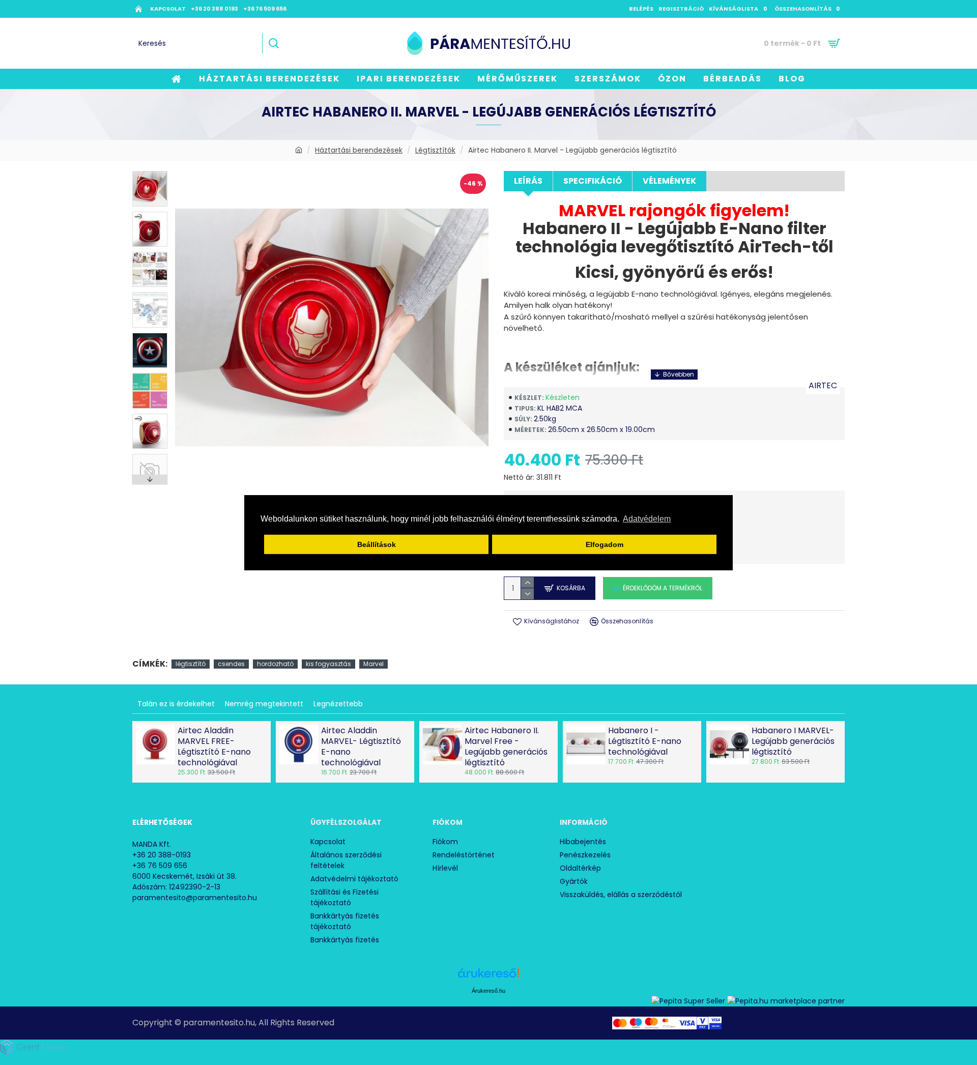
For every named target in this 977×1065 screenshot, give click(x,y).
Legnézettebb (338, 704)
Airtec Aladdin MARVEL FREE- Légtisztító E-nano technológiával (214, 747)
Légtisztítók (435, 150)
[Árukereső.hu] (488, 976)
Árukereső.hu (488, 991)
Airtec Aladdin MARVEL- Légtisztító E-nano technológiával (361, 747)
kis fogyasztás (328, 663)
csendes (231, 663)
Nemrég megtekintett (264, 704)
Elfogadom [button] (604, 544)
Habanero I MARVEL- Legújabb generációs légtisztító (793, 741)
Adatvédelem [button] (647, 518)
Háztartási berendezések (359, 150)
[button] (150, 173)
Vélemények (669, 181)
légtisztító (191, 663)
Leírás (528, 181)
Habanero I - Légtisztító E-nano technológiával (644, 741)
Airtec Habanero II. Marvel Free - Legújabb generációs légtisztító (506, 747)
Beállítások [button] (376, 544)
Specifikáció (592, 181)
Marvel (373, 663)
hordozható (275, 663)
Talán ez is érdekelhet (176, 704)
